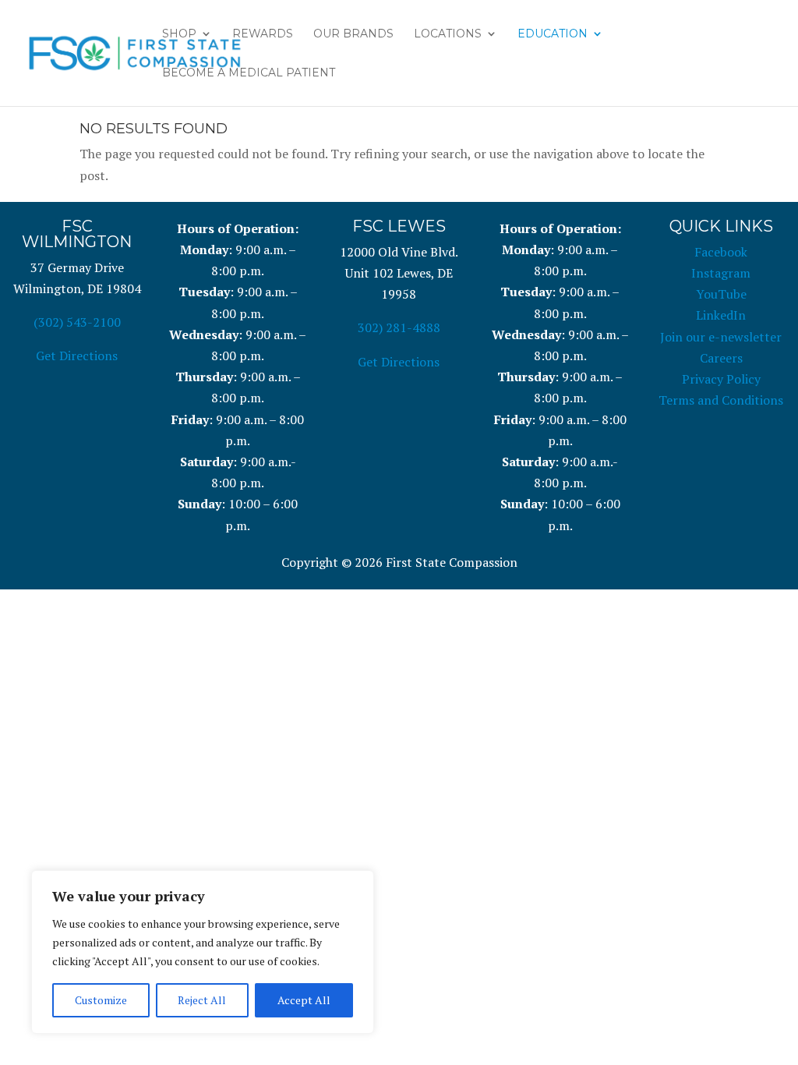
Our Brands (353, 34)
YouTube (721, 294)
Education (552, 34)
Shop (179, 34)
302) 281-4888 (399, 327)
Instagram (720, 272)
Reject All (202, 999)
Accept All (303, 999)
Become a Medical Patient (248, 73)
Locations (448, 34)
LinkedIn (721, 315)
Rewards (262, 34)
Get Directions (77, 355)
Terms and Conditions (721, 400)
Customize (101, 999)
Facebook (720, 251)
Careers (721, 357)
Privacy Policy (721, 378)
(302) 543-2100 (77, 322)
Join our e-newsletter (721, 336)
